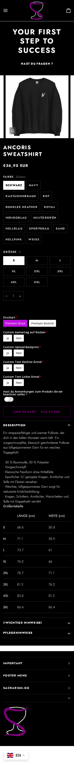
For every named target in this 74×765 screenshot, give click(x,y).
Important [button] (12, 663)
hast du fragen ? (37, 64)
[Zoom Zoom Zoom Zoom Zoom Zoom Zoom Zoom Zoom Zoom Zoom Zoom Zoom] (37, 106)
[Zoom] (12, 130)
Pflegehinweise (18, 633)
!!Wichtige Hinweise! (22, 623)
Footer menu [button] (15, 675)
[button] (37, 698)
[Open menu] (9, 10)
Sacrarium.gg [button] (16, 688)
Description (14, 425)
